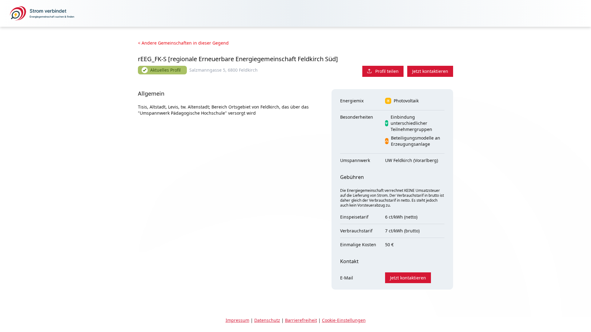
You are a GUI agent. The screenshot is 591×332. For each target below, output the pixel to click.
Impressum (237, 320)
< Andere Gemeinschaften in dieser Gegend (183, 43)
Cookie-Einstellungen (344, 320)
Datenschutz (267, 320)
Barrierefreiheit (301, 320)
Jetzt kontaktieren (430, 71)
